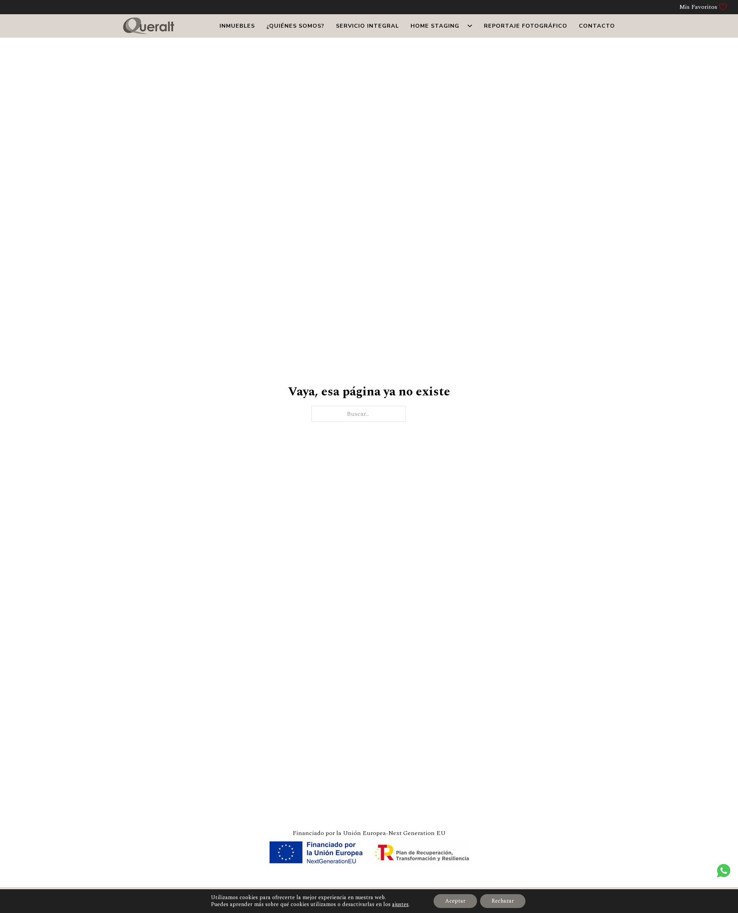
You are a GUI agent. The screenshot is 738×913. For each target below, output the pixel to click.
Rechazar (503, 901)
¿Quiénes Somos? (295, 26)
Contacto (597, 26)
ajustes (400, 904)
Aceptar (455, 901)
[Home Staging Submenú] (469, 25)
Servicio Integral (367, 26)
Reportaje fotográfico (525, 26)
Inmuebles (237, 26)
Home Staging (435, 26)
